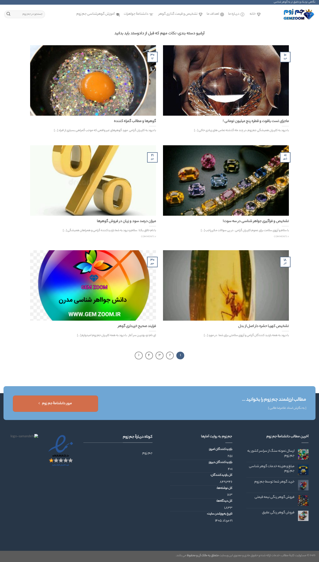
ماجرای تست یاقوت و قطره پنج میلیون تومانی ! (256, 121)
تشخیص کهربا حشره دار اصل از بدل (263, 326)
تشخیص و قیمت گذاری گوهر (178, 14)
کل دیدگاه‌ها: (224, 501)
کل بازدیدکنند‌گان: (221, 475)
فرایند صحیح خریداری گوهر (137, 326)
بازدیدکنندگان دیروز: (220, 462)
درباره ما (233, 14)
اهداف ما (213, 14)
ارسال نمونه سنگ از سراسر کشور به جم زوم (270, 453)
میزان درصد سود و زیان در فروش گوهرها (126, 221)
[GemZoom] (292, 14)
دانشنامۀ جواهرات (136, 14)
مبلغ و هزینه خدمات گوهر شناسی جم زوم (271, 469)
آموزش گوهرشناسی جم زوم (95, 14)
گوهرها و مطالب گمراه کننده (135, 121)
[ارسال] (8, 14)
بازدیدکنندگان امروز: (220, 449)
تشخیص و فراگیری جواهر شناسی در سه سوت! (256, 221)
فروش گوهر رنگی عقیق (278, 513)
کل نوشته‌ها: (224, 488)
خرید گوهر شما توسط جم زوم (274, 482)
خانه (253, 14)
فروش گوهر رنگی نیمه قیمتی (274, 497)
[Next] (139, 356)
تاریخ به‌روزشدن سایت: (219, 514)
